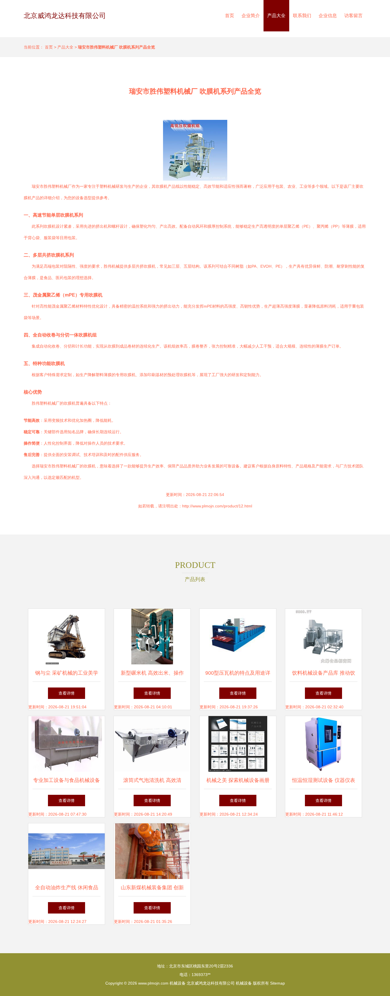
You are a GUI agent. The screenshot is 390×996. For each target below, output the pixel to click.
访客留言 (353, 15)
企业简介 (251, 15)
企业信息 (328, 15)
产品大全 (276, 15)
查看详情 (67, 693)
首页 (229, 15)
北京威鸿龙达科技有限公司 (65, 15)
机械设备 (178, 983)
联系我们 (302, 15)
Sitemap (277, 983)
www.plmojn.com (153, 983)
